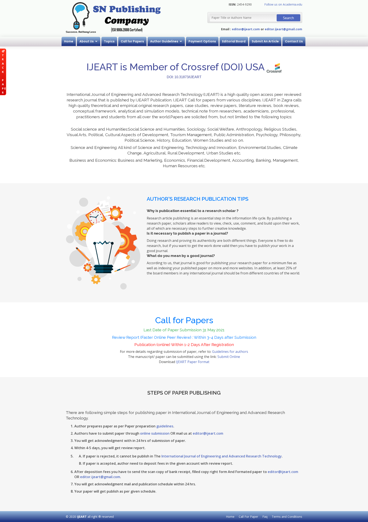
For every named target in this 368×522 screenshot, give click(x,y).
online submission (155, 433)
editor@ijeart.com (246, 29)
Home (68, 41)
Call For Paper (248, 517)
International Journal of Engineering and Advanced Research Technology (221, 456)
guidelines (164, 426)
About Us (86, 41)
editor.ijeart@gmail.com (283, 29)
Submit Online (228, 356)
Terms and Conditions (287, 517)
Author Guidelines (164, 41)
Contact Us (294, 41)
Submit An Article (265, 41)
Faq (264, 517)
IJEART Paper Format (192, 361)
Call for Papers (132, 41)
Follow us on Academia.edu (283, 4)
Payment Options (202, 41)
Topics (109, 41)
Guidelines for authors (230, 351)
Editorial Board (234, 41)
